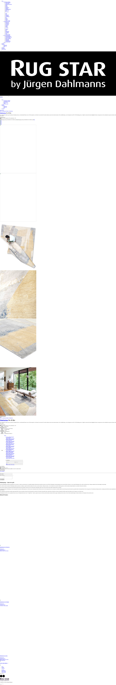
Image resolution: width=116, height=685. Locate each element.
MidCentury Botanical (8, 4)
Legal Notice (4, 670)
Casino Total (7, 3)
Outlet (4, 42)
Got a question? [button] (2, 471)
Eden (6, 13)
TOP (3, 110)
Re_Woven (7, 11)
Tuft (4, 46)
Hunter (6, 29)
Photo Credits (4, 672)
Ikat (6, 30)
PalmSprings (7, 7)
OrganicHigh (7, 40)
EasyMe (6, 6)
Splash (6, 5)
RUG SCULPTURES (7, 35)
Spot (6, 14)
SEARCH (3, 48)
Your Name (2, 473)
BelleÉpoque (7, 31)
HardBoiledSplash (8, 9)
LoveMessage (7, 16)
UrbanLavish (7, 23)
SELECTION (4, 49)
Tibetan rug (5, 45)
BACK (1, 110)
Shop (2, 99)
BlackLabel (7, 22)
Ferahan (6, 25)
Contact (3, 47)
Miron (6, 18)
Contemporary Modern (7, 100)
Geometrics (7, 15)
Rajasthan (6, 28)
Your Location (2, 475)
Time (6, 33)
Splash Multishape (8, 36)
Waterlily (6, 8)
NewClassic (7, 24)
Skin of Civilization (8, 38)
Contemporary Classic (7, 21)
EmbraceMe (7, 39)
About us (3, 44)
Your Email (2, 474)
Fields (6, 19)
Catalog (3, 43)
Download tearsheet (3, 416)
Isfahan (6, 26)
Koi (6, 17)
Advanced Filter (7, 20)
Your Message (2, 478)
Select (5, 435)
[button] (2, 469)
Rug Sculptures (6, 102)
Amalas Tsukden (7, 37)
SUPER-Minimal (7, 2)
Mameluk (6, 27)
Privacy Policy (4, 671)
